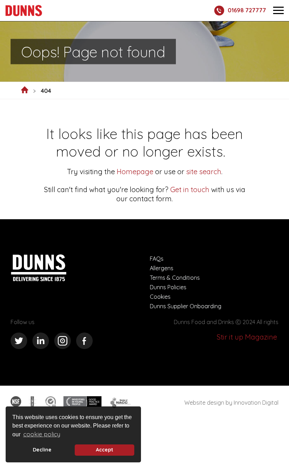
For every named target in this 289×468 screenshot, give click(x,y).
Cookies (160, 296)
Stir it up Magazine (247, 337)
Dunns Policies (168, 287)
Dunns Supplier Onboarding (185, 306)
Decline (42, 450)
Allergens (161, 268)
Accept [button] (104, 450)
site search (202, 171)
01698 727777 (247, 10)
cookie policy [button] (41, 434)
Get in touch (189, 189)
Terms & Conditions (175, 277)
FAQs (157, 258)
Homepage (135, 171)
